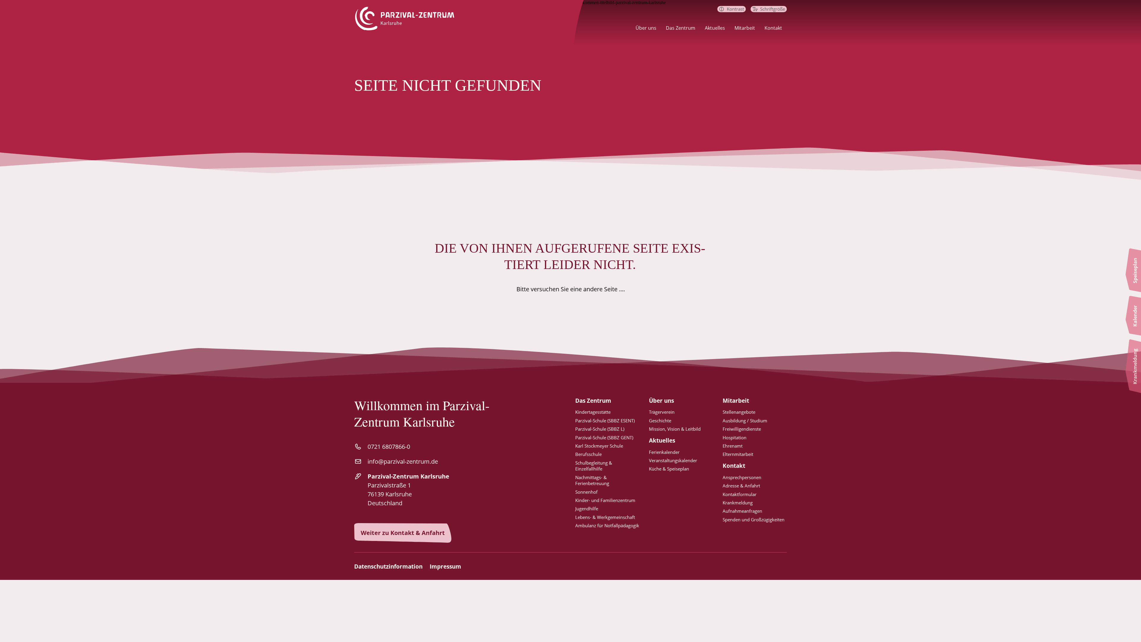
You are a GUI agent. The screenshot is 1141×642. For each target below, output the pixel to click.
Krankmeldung (738, 503)
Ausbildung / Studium (745, 421)
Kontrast (735, 9)
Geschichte (660, 421)
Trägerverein (661, 412)
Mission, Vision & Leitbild (675, 429)
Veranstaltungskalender (673, 460)
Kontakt (734, 466)
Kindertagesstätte (593, 412)
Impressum (445, 566)
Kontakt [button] (773, 28)
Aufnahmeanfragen (742, 511)
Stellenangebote (739, 412)
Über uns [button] (646, 28)
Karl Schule (599, 446)
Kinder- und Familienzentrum (605, 500)
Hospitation (734, 437)
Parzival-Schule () (605, 421)
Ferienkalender (664, 452)
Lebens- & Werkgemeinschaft (605, 517)
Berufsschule (588, 454)
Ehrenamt (733, 446)
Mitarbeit (736, 401)
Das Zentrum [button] (680, 28)
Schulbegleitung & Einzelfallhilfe (593, 466)
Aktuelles (662, 440)
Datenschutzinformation (388, 566)
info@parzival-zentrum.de (403, 461)
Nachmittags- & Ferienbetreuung (592, 480)
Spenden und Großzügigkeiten (753, 520)
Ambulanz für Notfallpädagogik (607, 525)
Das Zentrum (593, 401)
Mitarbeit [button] (745, 28)
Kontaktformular (740, 494)
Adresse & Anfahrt (741, 486)
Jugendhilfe (586, 509)
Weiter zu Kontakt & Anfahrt (403, 533)
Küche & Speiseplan (669, 469)
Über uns (661, 401)
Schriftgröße (772, 9)
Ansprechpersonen (742, 477)
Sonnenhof (586, 492)
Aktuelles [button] (715, 28)
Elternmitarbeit (738, 454)
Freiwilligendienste (742, 429)
